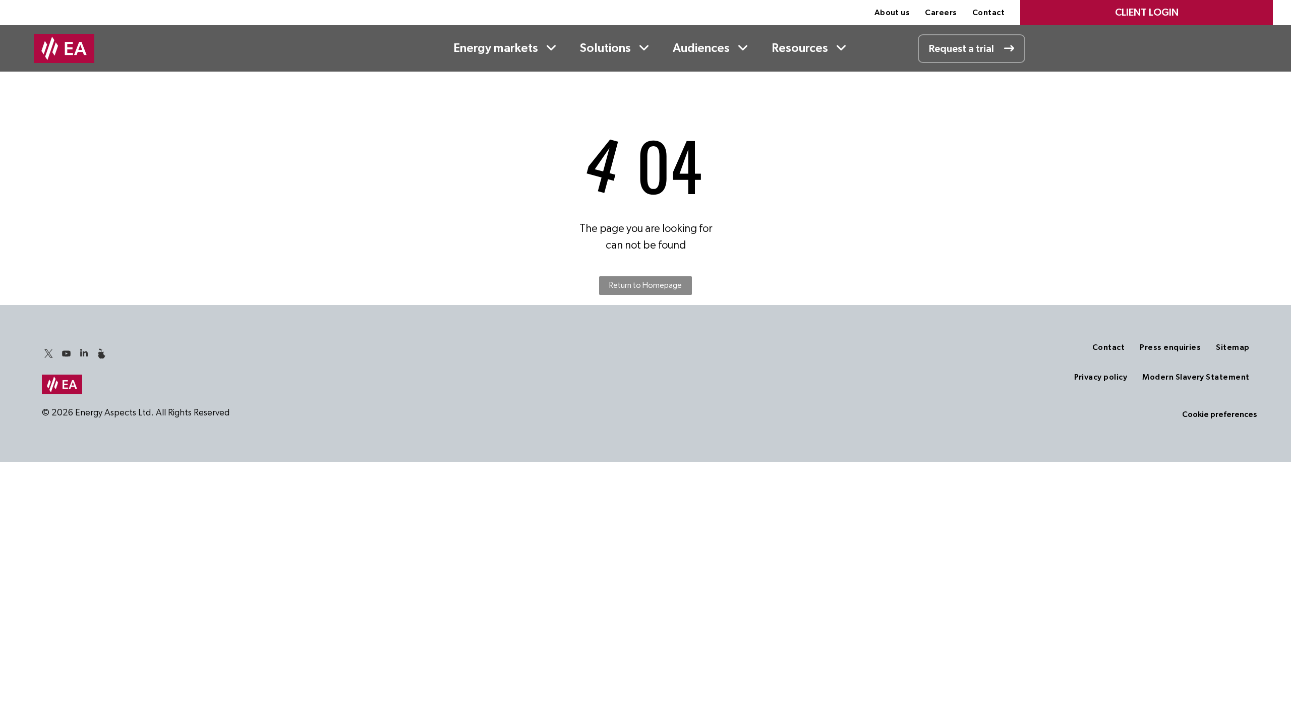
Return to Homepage (645, 285)
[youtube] (66, 354)
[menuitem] (892, 12)
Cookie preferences (1219, 414)
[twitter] (48, 354)
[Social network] (101, 354)
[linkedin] (83, 354)
